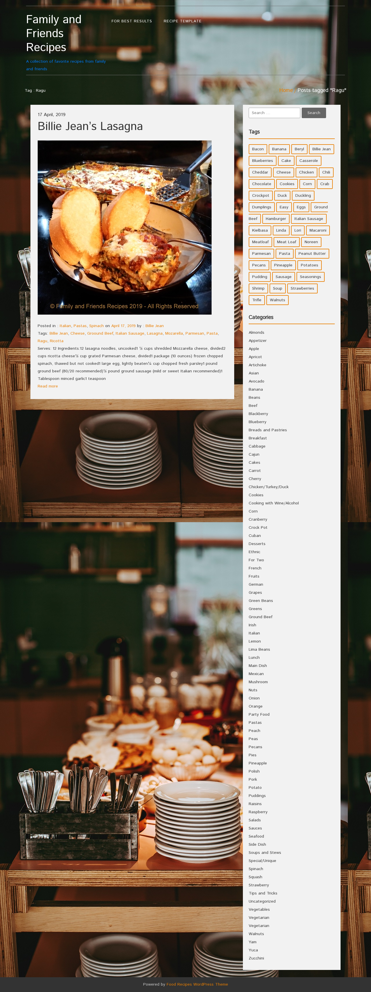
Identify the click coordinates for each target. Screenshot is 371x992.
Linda (281, 230)
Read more (48, 386)
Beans (254, 398)
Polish (254, 771)
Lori (297, 230)
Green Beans (261, 601)
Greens (255, 609)
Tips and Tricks (263, 893)
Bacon (258, 149)
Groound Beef (100, 333)
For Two (256, 560)
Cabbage (257, 446)
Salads (255, 820)
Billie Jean (155, 326)
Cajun (254, 454)
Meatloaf (260, 242)
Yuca (253, 950)
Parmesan (195, 333)
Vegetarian (259, 918)
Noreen (311, 242)
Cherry (255, 479)
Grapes (255, 593)
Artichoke (257, 365)
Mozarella (174, 333)
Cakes (254, 463)
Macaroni (318, 230)
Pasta (212, 333)
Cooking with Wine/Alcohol (274, 503)
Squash (255, 877)
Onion (254, 698)
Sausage (284, 277)
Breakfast (258, 438)
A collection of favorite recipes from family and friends (66, 42)
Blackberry (258, 414)
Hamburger (276, 219)
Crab (324, 184)
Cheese (77, 333)
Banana (279, 149)
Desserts (257, 544)
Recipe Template (183, 21)
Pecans (259, 265)
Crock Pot (258, 528)
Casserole (308, 161)
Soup (277, 288)
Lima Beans (259, 649)
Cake (286, 161)
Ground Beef (260, 617)
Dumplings (261, 207)
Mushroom (258, 682)
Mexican (256, 674)
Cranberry (258, 519)
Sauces (255, 828)
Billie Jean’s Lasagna (90, 126)
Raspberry (258, 812)
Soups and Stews (265, 853)
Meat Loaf (286, 242)
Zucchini (256, 958)
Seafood (256, 836)
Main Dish (258, 666)
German (256, 584)
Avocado (256, 381)
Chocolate (261, 184)
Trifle (256, 300)
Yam (253, 942)
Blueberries (262, 161)
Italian (65, 326)
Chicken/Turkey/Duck (269, 487)
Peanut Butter (312, 254)
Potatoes (309, 265)
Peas (253, 739)
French (255, 568)
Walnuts (277, 300)
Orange (256, 706)
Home (286, 90)
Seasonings (310, 277)
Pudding (259, 277)
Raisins (255, 804)
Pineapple (283, 265)
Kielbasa (260, 230)
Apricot (255, 357)
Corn (307, 184)
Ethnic (254, 552)
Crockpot (260, 196)
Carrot (255, 471)
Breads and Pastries (268, 430)
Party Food (259, 714)
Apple (254, 349)
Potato (255, 788)
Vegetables (259, 909)
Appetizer (258, 341)
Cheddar (260, 172)
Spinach (96, 326)
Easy (284, 207)
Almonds (256, 333)
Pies (253, 755)
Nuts (253, 690)
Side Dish (257, 844)
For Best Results (132, 21)
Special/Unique (262, 861)
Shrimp (258, 288)
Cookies (287, 184)
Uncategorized (262, 901)
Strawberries (302, 288)
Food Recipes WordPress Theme (197, 984)
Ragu (42, 341)
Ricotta (56, 341)
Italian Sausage (130, 333)
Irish (252, 625)
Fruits (254, 576)
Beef (253, 406)
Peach (254, 731)
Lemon (255, 641)
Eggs (301, 207)
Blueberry (257, 422)
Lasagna (155, 333)
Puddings (257, 796)
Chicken (306, 172)
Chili (326, 172)
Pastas (80, 326)
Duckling (303, 196)
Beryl (299, 149)
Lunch (254, 658)
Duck (282, 196)
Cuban (255, 536)
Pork (253, 779)
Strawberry (259, 885)
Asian (254, 373)
